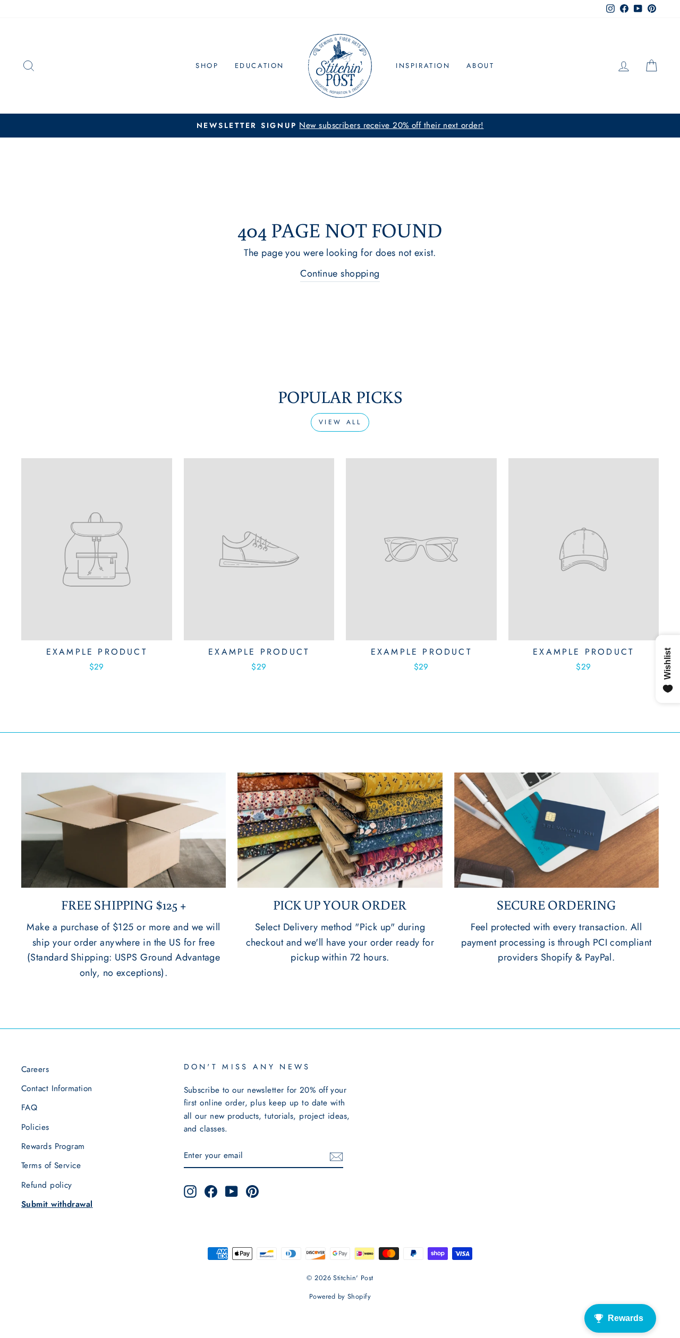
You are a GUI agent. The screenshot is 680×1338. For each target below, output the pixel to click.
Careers (35, 1069)
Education (259, 66)
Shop (207, 66)
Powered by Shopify (340, 1296)
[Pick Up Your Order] (339, 830)
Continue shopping (340, 273)
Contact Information (56, 1088)
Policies (35, 1127)
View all (340, 422)
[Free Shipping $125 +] (123, 830)
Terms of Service (51, 1165)
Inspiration (423, 66)
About (480, 66)
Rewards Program (53, 1146)
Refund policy (46, 1185)
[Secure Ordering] (556, 830)
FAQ (29, 1107)
